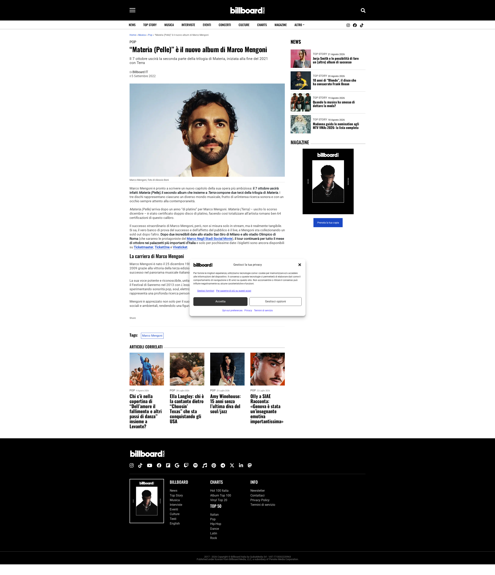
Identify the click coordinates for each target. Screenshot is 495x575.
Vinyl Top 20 (218, 500)
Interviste (188, 24)
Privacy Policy (260, 500)
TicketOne (162, 247)
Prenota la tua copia (328, 222)
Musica (169, 24)
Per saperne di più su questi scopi (233, 290)
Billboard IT (140, 72)
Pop (133, 42)
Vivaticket (180, 247)
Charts (262, 24)
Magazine (281, 24)
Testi (173, 519)
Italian (214, 514)
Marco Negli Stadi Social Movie (209, 239)
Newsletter (257, 491)
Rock (213, 538)
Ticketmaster (143, 247)
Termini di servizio (262, 505)
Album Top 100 (220, 495)
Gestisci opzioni (275, 301)
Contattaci (257, 495)
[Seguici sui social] (348, 25)
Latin (213, 533)
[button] (300, 265)
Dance (214, 529)
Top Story (150, 24)
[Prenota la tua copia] (328, 181)
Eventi (207, 24)
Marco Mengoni (152, 335)
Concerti (225, 24)
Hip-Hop (215, 524)
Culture (244, 24)
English (175, 523)
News (132, 24)
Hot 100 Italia (219, 491)
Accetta (220, 301)
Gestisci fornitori (205, 290)
